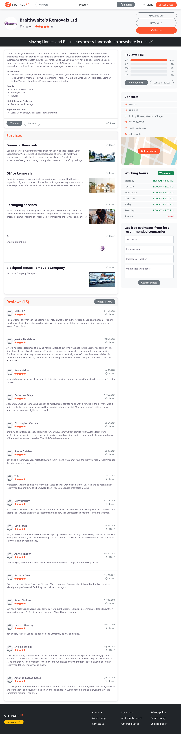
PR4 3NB (133, 110)
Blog (10, 236)
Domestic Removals (22, 145)
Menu (149, 4)
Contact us (98, 723)
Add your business (131, 718)
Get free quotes (149, 282)
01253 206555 (136, 122)
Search (127, 4)
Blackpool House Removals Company (35, 268)
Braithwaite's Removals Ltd (48, 20)
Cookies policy (159, 723)
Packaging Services (21, 205)
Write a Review (104, 301)
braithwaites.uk (137, 128)
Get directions (149, 151)
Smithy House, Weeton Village (146, 116)
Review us (156, 23)
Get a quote (156, 15)
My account (127, 712)
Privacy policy (158, 712)
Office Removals (19, 173)
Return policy (158, 718)
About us (97, 712)
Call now (156, 30)
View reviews (136, 82)
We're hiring (99, 718)
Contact (32, 123)
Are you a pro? (14, 722)
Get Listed (167, 4)
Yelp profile (135, 134)
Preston (27, 26)
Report (111, 314)
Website (14, 123)
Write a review (162, 82)
